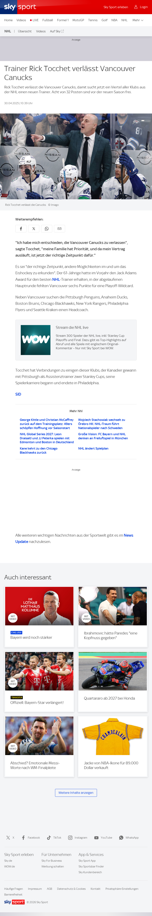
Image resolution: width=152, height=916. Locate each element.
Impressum (35, 889)
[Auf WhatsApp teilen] (46, 228)
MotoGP (78, 20)
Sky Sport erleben (116, 7)
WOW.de (9, 866)
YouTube (106, 837)
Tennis (93, 20)
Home (8, 20)
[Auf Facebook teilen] (21, 228)
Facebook (34, 837)
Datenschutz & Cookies (71, 889)
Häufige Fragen (13, 889)
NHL (124, 20)
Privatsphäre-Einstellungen (121, 889)
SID (18, 394)
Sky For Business (52, 860)
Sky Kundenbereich (90, 872)
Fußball (47, 20)
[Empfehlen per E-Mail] (59, 228)
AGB (49, 889)
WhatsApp (132, 837)
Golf (105, 20)
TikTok (57, 837)
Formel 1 (63, 20)
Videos (21, 20)
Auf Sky (55, 31)
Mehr (136, 20)
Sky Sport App (87, 860)
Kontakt (95, 889)
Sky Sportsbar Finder (91, 866)
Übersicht (25, 31)
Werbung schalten (53, 866)
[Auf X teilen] (33, 228)
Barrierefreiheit (13, 894)
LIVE (36, 20)
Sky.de (8, 860)
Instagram (81, 837)
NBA (114, 20)
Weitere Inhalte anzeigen (76, 792)
